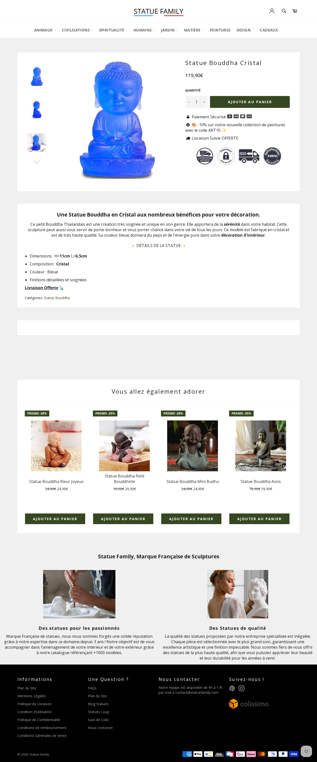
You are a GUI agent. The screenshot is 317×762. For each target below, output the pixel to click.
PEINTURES (220, 30)
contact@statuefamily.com (196, 692)
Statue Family (39, 754)
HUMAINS (143, 30)
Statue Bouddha (57, 297)
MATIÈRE (193, 30)
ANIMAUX (44, 30)
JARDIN (168, 30)
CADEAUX (269, 30)
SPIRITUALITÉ (112, 30)
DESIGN (244, 30)
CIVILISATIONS (76, 30)
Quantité (193, 91)
